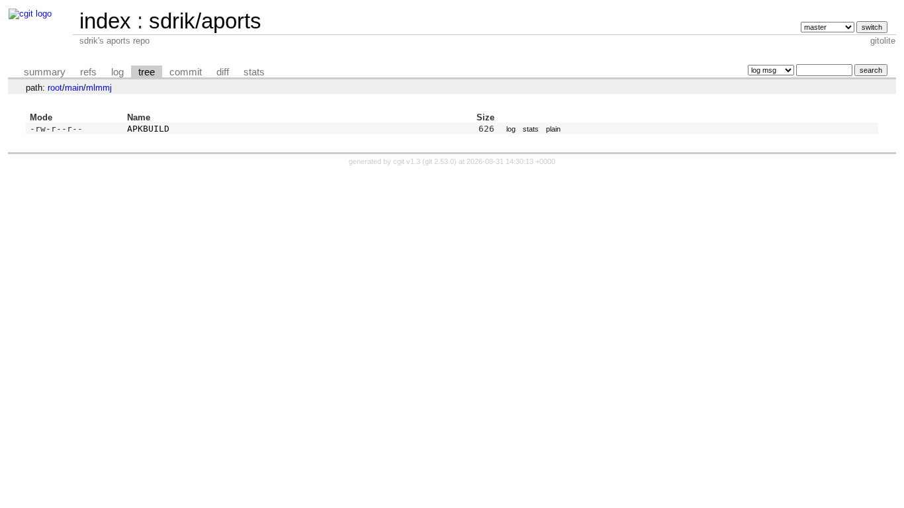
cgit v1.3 (406, 161)
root (55, 88)
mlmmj (99, 88)
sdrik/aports (205, 21)
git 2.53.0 (439, 161)
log (117, 72)
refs (88, 72)
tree (146, 72)
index (105, 21)
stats (254, 72)
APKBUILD (148, 129)
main (74, 88)
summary (45, 72)
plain (553, 129)
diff (222, 72)
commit (185, 72)
